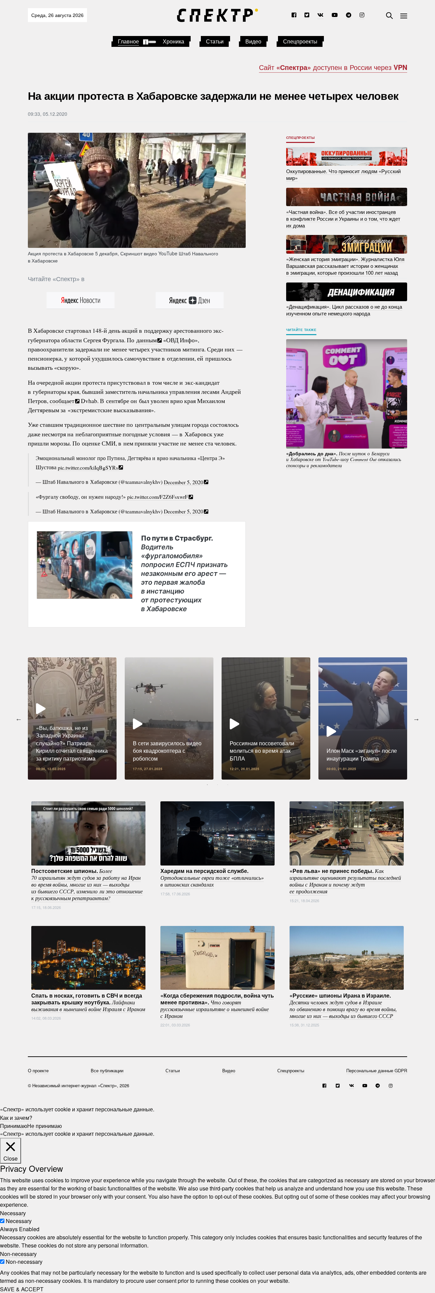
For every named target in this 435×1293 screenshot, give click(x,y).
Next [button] (416, 718)
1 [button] (207, 784)
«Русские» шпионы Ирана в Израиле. (343, 1005)
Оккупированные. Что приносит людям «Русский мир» (343, 174)
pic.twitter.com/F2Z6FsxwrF (157, 496)
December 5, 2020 (183, 481)
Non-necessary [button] (18, 1253)
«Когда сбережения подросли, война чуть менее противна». (217, 1005)
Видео (253, 41)
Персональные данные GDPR (376, 1070)
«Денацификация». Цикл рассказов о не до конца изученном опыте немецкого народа (344, 310)
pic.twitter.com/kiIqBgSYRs (88, 467)
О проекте (38, 1070)
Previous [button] (18, 718)
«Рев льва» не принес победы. (345, 881)
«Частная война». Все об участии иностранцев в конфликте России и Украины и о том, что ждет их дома (343, 218)
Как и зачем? (16, 1117)
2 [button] (217, 784)
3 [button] (227, 784)
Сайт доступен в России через (333, 67)
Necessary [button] (13, 1213)
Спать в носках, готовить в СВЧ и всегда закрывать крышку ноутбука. (88, 1001)
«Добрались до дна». (343, 459)
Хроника (173, 41)
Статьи (215, 41)
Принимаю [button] (13, 1125)
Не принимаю (44, 1125)
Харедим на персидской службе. (212, 877)
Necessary (19, 1221)
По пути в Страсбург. (184, 573)
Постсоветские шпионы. (87, 884)
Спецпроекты (300, 41)
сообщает (62, 401)
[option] (72, 718)
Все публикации (107, 1070)
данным (146, 340)
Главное (128, 41)
